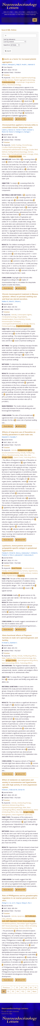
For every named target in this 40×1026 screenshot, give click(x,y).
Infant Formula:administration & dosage (20, 154)
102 (22, 991)
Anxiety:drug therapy (24, 803)
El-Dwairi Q (5, 643)
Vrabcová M (13, 790)
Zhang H (4, 903)
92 (8, 991)
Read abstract (8, 119)
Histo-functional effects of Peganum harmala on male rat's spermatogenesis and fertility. (20, 637)
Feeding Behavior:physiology (17, 152)
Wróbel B (34, 553)
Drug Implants (22, 317)
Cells (3, 919)
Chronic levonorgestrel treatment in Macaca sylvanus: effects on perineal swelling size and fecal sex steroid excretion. (20, 296)
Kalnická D (31, 64)
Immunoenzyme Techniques (11, 321)
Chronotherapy (27, 145)
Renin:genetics (6, 815)
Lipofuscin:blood (25, 573)
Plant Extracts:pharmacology (22, 658)
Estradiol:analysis (7, 319)
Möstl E (11, 301)
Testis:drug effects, (30, 457)
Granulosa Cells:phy (25, 928)
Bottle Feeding (16, 145)
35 (17, 987)
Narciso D (11, 130)
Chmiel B (12, 553)
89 (31, 987)
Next (34, 991)
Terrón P (19, 130)
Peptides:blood (12, 576)
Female (4, 80)
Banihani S (13, 643)
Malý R (18, 64)
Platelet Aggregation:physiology (24, 80)
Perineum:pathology (8, 326)
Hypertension (33, 571)
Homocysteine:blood (14, 571)
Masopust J (11, 64)
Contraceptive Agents (24, 315)
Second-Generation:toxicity (11, 453)
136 (28, 991)
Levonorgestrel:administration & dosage (15, 324)
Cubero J (4, 130)
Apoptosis (20, 916)
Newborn (5, 156)
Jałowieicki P (19, 555)
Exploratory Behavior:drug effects (13, 805)
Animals (14, 315)
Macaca (32, 324)
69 (22, 987)
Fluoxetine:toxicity (13, 455)
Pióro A (11, 555)
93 (13, 991)
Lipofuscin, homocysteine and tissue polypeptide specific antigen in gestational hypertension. (19, 548)
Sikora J (18, 553)
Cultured (8, 919)
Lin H (13, 903)
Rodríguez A (19, 132)
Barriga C (27, 132)
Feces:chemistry (19, 319)
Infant (4, 154)
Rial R (24, 130)
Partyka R (5, 553)
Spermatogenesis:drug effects (28, 660)
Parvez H (12, 132)
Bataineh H (5, 437)
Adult (13, 78)
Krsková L (5, 790)
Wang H (24, 903)
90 (35, 987)
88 (26, 987)
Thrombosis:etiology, (14, 85)
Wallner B (5, 301)
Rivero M (5, 132)
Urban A (4, 64)
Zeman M (21, 790)
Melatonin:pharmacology (25, 810)
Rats (25, 455)
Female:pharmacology (9, 317)
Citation (7, 75)
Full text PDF (21, 119)
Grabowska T (26, 553)
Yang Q (18, 903)
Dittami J (18, 301)
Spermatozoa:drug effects (10, 663)
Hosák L (24, 64)
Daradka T (13, 437)
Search (8, 51)
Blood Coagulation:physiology (25, 78)
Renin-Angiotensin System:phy (22, 815)
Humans (10, 80)
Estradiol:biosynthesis (9, 924)
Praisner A (5, 555)
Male (21, 455)
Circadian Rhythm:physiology (11, 147)
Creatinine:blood (28, 568)
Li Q (9, 903)
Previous (6, 987)
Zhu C (30, 903)
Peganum (9, 658)
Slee (24, 156)
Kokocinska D (28, 555)
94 (18, 991)
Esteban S (30, 130)
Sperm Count (18, 457)
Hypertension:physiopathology (12, 807)
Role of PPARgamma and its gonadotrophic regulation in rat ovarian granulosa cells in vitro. (20, 898)
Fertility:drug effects (29, 656)
